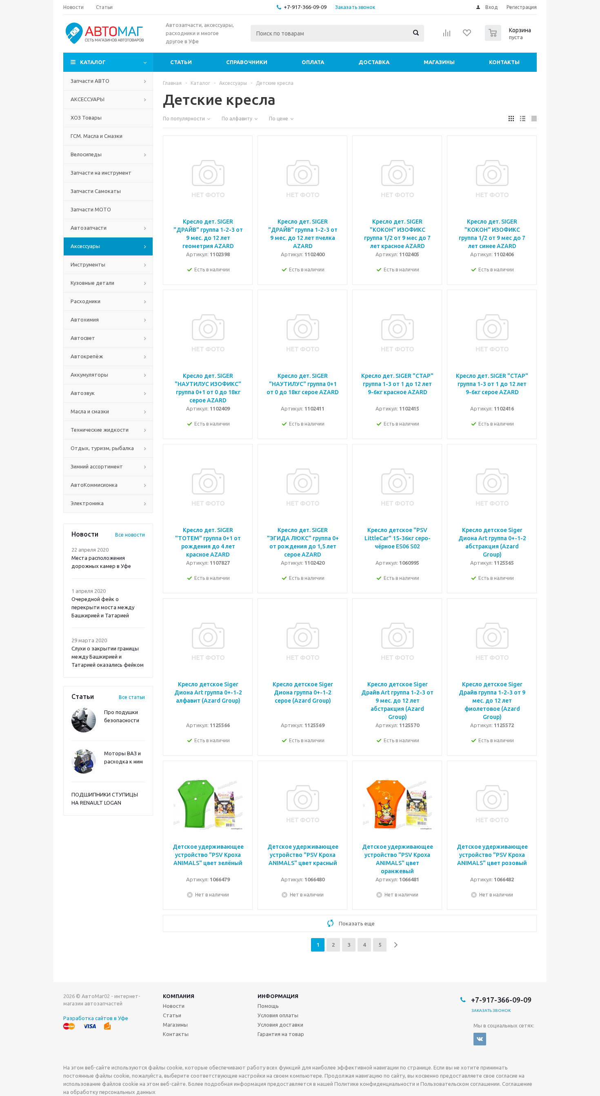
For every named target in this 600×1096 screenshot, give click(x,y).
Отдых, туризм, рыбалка (102, 448)
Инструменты (88, 264)
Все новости (130, 534)
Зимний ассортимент (97, 466)
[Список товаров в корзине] (509, 38)
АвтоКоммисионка (94, 485)
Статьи (181, 62)
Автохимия (85, 319)
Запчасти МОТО (91, 209)
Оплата (313, 62)
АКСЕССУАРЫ (87, 99)
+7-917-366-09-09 (305, 7)
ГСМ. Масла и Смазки (96, 136)
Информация (278, 996)
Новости (173, 1006)
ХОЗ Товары (86, 117)
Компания (178, 996)
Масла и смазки (90, 411)
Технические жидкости (100, 430)
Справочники (246, 62)
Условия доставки (280, 1024)
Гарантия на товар (281, 1034)
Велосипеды (86, 154)
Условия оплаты (278, 1015)
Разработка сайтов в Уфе (95, 1018)
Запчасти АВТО (90, 81)
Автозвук (83, 393)
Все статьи (132, 697)
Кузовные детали (92, 283)
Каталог (93, 62)
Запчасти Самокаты (96, 191)
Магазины (439, 62)
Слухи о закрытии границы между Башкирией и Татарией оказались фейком (107, 657)
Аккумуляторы (89, 374)
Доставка (373, 62)
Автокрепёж (87, 356)
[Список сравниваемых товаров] (447, 35)
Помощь (268, 1006)
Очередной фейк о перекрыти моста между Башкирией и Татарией (102, 607)
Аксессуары (85, 246)
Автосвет (83, 338)
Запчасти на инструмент (101, 172)
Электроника (87, 503)
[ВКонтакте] (479, 1039)
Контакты (504, 62)
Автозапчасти (89, 228)
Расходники (85, 301)
